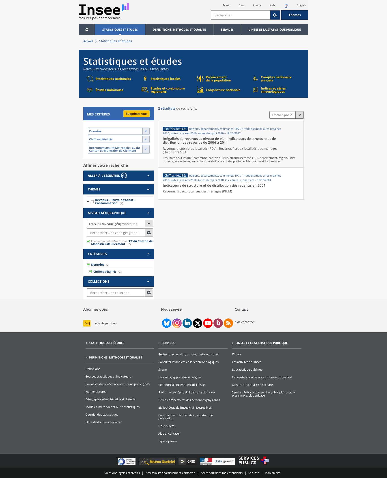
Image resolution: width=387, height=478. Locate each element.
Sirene (162, 369)
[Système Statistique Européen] (127, 465)
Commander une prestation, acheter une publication (185, 416)
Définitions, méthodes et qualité (179, 30)
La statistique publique (247, 369)
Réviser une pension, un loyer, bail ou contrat (188, 354)
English (301, 5)
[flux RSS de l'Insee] (228, 323)
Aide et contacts (169, 433)
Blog (241, 5)
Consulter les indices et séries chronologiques (188, 362)
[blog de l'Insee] (218, 323)
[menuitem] (87, 29)
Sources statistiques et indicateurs (108, 376)
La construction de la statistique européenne (262, 377)
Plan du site (272, 473)
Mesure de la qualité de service (252, 385)
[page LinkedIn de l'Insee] (187, 323)
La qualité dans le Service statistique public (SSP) (118, 384)
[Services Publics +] (253, 465)
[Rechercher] (275, 15)
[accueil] (87, 29)
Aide (272, 5)
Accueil (88, 41)
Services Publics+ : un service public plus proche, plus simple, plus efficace (264, 393)
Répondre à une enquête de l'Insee (181, 385)
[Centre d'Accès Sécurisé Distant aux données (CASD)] (188, 465)
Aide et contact (245, 322)
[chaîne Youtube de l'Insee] (208, 323)
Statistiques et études (120, 30)
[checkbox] (92, 201)
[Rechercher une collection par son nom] (149, 292)
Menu (226, 5)
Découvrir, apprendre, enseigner (179, 377)
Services (227, 30)
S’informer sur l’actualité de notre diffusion (186, 392)
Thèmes (295, 15)
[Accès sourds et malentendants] (286, 7)
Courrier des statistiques (102, 414)
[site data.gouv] (218, 465)
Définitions (93, 369)
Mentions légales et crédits (122, 473)
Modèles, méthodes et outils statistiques (113, 407)
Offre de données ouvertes (103, 422)
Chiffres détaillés (104, 271)
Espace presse (167, 441)
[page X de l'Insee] (197, 323)
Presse (257, 5)
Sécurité (253, 473)
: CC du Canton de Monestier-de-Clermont (122, 242)
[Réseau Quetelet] (157, 465)
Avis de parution (106, 323)
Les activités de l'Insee (246, 362)
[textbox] (240, 15)
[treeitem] (120, 201)
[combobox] (259, 15)
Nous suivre (166, 426)
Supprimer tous (136, 113)
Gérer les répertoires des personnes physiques (189, 400)
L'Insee (236, 354)
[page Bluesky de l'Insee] (166, 323)
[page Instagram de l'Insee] (176, 323)
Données (97, 264)
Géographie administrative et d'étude (110, 399)
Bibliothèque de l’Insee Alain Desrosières (185, 407)
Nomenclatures (96, 392)
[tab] (118, 176)
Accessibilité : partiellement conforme (170, 473)
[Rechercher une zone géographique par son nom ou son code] (149, 232)
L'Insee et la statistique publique (275, 30)
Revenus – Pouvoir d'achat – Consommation (115, 201)
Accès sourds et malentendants (222, 473)
